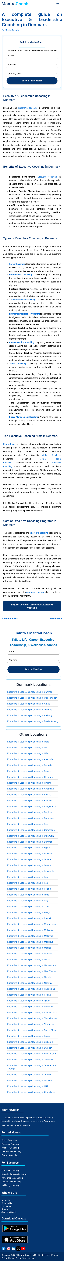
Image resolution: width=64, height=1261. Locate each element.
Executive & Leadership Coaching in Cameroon (31, 830)
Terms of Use (28, 1258)
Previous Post (10, 618)
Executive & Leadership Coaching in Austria (29, 794)
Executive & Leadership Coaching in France (29, 771)
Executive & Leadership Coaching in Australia (30, 759)
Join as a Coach (8, 1212)
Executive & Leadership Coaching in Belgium (29, 812)
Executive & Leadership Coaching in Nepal (28, 959)
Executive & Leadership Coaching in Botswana (30, 818)
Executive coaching (47, 177)
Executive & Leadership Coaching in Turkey (29, 1074)
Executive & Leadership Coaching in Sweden (29, 1048)
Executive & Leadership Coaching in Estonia (29, 853)
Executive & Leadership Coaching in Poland (29, 994)
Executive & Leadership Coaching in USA (28, 753)
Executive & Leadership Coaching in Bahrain (29, 800)
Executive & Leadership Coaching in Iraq (27, 883)
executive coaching (39, 533)
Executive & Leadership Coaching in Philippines (31, 989)
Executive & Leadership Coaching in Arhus (28, 703)
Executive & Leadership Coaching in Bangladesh (31, 806)
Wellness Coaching (51, 455)
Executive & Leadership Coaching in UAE (28, 1086)
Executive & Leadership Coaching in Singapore (30, 1024)
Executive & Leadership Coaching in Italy (27, 900)
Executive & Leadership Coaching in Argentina (30, 788)
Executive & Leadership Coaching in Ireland (29, 888)
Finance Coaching (9, 1155)
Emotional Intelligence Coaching (24, 314)
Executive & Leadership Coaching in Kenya (28, 912)
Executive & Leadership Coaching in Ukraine (29, 1080)
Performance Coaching (20, 274)
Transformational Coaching (22, 299)
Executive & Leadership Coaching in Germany (30, 777)
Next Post (56, 618)
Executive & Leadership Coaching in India (28, 741)
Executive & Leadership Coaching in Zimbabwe (31, 1092)
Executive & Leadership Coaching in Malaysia (30, 930)
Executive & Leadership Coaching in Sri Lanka (30, 1042)
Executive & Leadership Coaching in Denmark (30, 692)
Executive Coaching (10, 1144)
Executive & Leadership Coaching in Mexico (29, 947)
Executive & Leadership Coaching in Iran (27, 877)
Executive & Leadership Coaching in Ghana (29, 859)
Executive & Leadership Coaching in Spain (28, 1036)
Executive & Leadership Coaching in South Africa (31, 1030)
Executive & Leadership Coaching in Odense (29, 709)
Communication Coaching (21, 342)
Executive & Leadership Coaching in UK (27, 747)
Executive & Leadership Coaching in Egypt (28, 847)
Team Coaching (17, 363)
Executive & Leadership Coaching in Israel (28, 894)
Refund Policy (14, 1258)
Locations (6, 1206)
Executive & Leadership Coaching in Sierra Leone (32, 1018)
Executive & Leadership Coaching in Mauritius (30, 942)
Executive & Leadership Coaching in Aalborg (29, 715)
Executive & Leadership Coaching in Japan (28, 906)
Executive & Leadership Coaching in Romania (30, 1006)
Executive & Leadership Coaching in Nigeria (29, 977)
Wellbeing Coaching (10, 1185)
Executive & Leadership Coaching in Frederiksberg (32, 721)
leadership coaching (28, 108)
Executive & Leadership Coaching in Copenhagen (32, 697)
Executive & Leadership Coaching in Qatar (28, 1000)
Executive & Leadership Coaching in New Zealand (32, 971)
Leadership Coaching (11, 1151)
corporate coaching (35, 592)
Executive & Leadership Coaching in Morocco (30, 953)
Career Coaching (17, 264)
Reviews (5, 1209)
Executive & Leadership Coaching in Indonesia (30, 871)
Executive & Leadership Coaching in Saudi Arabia (32, 1012)
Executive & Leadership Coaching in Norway (29, 983)
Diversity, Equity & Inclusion (13, 1174)
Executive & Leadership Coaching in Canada (29, 765)
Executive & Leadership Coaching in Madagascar (32, 924)
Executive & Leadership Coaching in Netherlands (31, 965)
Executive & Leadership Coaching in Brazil (28, 824)
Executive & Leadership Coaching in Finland (29, 782)
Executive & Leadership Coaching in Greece (29, 865)
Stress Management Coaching (23, 417)
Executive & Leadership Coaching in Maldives (30, 936)
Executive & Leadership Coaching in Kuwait (29, 918)
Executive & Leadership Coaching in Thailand (30, 1059)
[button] (58, 3)
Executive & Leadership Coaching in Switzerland (31, 1053)
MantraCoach (9, 444)
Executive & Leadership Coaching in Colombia (30, 836)
